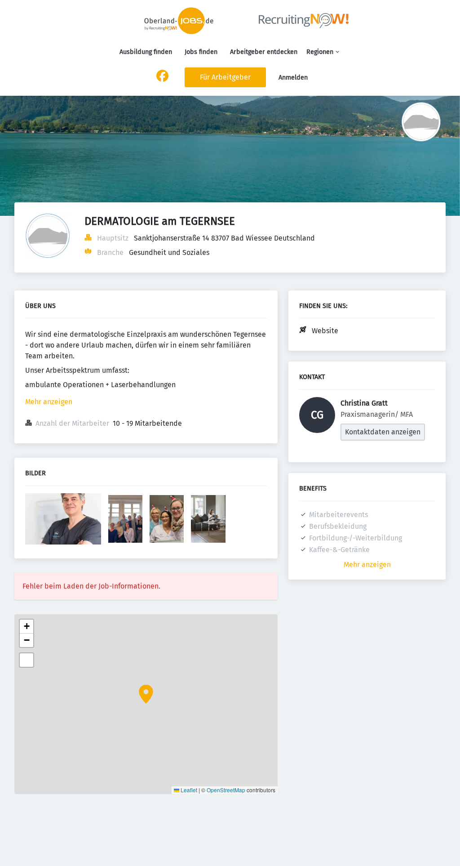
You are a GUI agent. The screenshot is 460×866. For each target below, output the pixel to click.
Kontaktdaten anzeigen (382, 432)
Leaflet (188, 790)
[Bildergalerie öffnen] (63, 519)
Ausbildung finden (145, 52)
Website (325, 330)
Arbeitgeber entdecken (263, 52)
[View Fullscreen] (26, 660)
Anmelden (293, 77)
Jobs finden (201, 52)
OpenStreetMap (226, 790)
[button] (146, 694)
